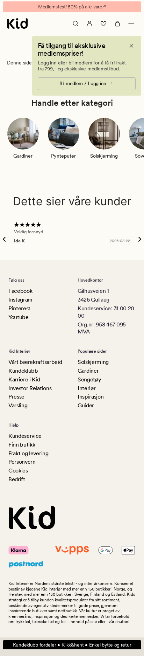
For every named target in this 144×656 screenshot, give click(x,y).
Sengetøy (89, 379)
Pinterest (19, 308)
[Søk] (75, 23)
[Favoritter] (103, 23)
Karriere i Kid (24, 379)
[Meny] (131, 23)
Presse (16, 396)
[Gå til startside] (17, 23)
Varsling (17, 405)
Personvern (22, 461)
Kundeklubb (23, 370)
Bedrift (16, 479)
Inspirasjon (90, 396)
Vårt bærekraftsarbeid (35, 362)
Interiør (86, 388)
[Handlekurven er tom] (117, 23)
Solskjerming (93, 362)
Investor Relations (29, 388)
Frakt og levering (28, 453)
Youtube (18, 317)
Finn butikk (21, 444)
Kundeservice (25, 436)
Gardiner (88, 370)
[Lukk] (131, 46)
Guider (86, 405)
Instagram (20, 299)
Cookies (18, 470)
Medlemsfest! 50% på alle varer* (72, 6)
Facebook (20, 291)
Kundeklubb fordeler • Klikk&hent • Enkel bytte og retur (72, 645)
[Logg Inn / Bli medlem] (89, 23)
